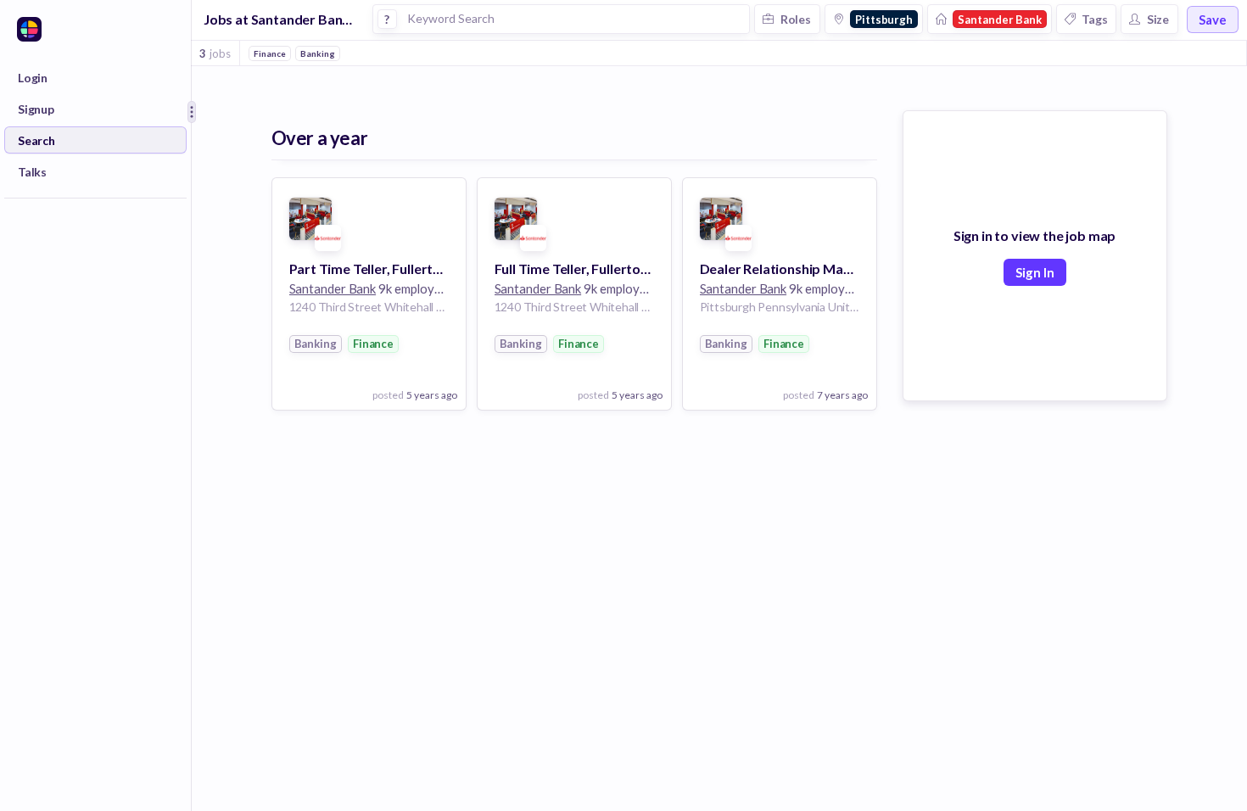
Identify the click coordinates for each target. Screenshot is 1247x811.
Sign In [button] (1034, 272)
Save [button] (1213, 19)
